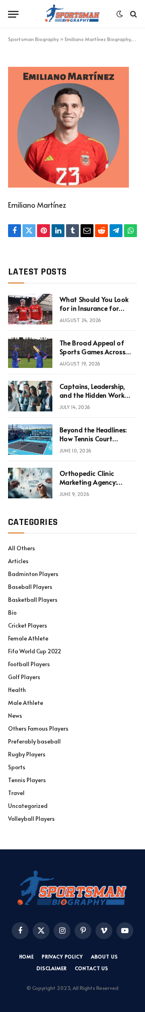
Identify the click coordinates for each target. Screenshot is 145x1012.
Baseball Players (30, 587)
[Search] (132, 14)
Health (17, 690)
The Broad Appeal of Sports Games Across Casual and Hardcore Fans (92, 356)
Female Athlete (28, 638)
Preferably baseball (34, 741)
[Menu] (13, 14)
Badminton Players (33, 574)
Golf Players (24, 677)
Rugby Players (27, 754)
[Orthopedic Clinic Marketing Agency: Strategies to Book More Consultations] (30, 483)
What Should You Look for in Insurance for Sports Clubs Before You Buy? (97, 313)
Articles (18, 561)
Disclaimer (51, 968)
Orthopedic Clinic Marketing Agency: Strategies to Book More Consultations (97, 487)
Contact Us (91, 968)
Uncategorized (28, 806)
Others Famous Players (38, 728)
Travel (16, 793)
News (15, 715)
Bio (12, 612)
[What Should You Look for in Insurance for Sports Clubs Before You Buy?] (30, 309)
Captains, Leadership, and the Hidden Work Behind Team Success (92, 395)
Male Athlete (25, 702)
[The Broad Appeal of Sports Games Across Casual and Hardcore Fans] (30, 352)
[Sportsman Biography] (72, 14)
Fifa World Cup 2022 (34, 651)
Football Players (29, 664)
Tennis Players (27, 780)
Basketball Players (33, 599)
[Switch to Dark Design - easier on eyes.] (119, 14)
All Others (21, 548)
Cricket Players (27, 625)
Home (26, 956)
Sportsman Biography (33, 39)
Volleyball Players (31, 818)
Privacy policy (62, 956)
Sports (16, 767)
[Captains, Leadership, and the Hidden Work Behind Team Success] (30, 396)
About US (104, 956)
